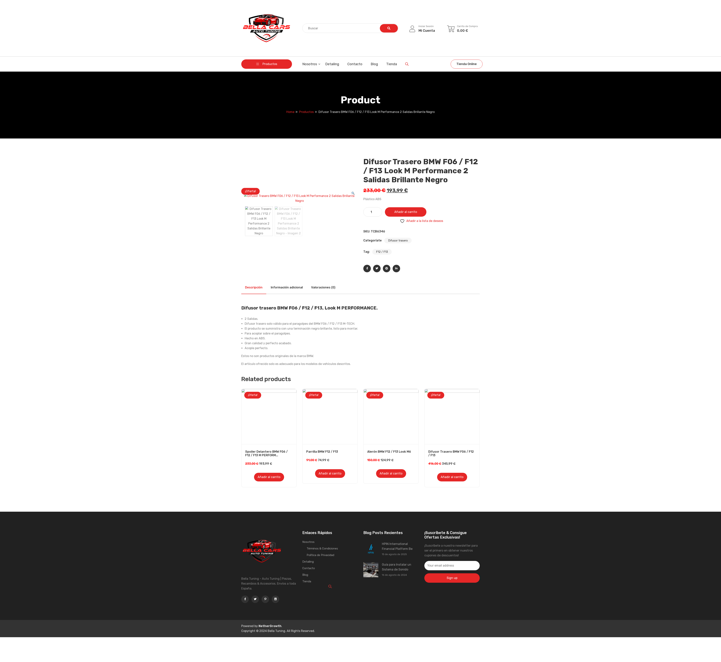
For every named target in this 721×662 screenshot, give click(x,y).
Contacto (354, 64)
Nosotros (309, 64)
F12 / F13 (382, 251)
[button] (353, 193)
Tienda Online (466, 64)
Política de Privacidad (320, 555)
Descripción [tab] (253, 287)
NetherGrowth (270, 626)
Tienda (391, 64)
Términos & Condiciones (322, 548)
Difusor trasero (398, 240)
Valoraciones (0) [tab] (323, 287)
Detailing (332, 64)
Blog (374, 64)
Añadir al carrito (405, 212)
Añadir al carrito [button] (269, 477)
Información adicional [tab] (287, 287)
